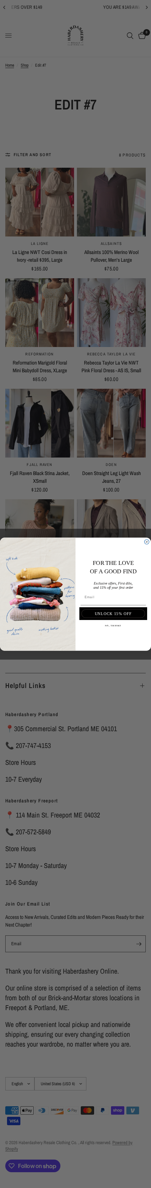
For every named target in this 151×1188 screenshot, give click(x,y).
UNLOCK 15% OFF (113, 613)
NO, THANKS (113, 626)
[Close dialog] (146, 541)
